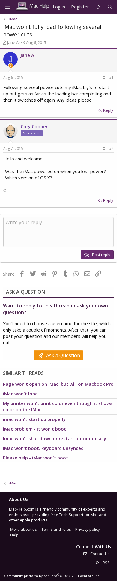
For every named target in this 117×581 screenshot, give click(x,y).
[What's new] (98, 6)
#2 (111, 148)
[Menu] (7, 7)
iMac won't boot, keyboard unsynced (43, 448)
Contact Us (99, 553)
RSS (106, 562)
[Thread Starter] (11, 66)
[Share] (103, 77)
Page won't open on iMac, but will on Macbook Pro (58, 384)
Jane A (13, 42)
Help (14, 535)
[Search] (110, 6)
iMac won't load (20, 394)
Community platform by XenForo (52, 575)
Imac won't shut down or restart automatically (54, 438)
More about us (23, 529)
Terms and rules (56, 529)
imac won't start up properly (34, 419)
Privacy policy (87, 529)
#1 (111, 77)
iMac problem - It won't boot (34, 429)
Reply (108, 110)
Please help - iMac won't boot (35, 458)
